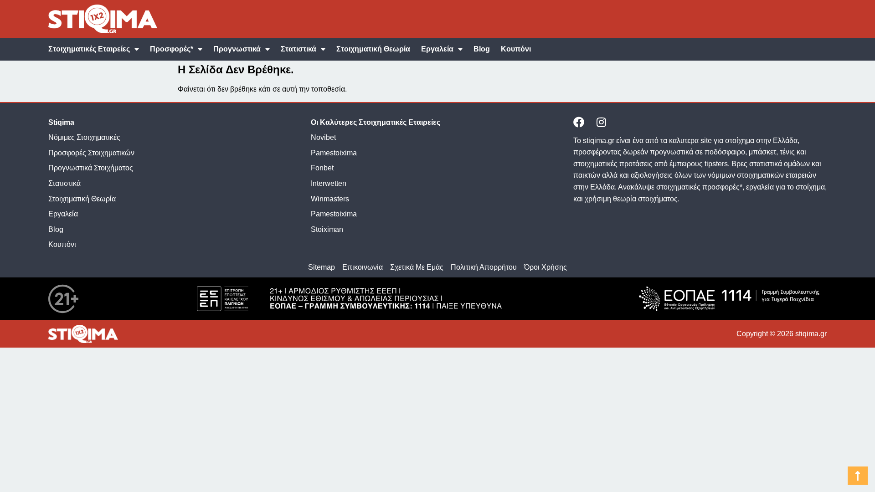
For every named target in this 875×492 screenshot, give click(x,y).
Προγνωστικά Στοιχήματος (90, 168)
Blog (482, 49)
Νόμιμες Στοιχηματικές (84, 137)
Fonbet (322, 168)
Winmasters (330, 199)
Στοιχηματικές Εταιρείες (89, 49)
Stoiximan (327, 229)
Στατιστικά (298, 49)
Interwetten (328, 183)
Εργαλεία (437, 49)
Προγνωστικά (237, 49)
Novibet (323, 137)
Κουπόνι (516, 49)
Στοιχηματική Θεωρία (373, 49)
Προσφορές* (171, 49)
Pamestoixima (334, 153)
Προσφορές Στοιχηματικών (91, 153)
